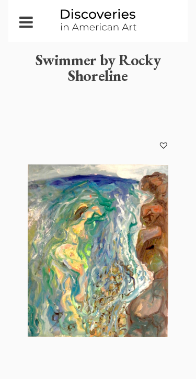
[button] (163, 145)
